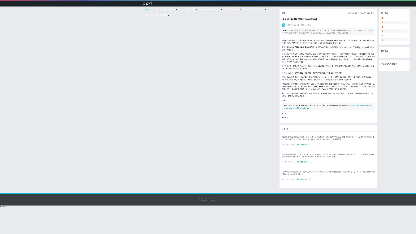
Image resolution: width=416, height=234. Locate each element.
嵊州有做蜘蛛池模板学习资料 (254, 10)
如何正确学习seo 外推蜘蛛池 (165, 10)
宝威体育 (148, 3)
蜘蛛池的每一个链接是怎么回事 (156, 15)
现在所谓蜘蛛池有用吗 (187, 10)
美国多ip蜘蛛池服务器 (232, 10)
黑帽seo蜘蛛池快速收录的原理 (210, 10)
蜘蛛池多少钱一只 (367, 13)
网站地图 (213, 198)
